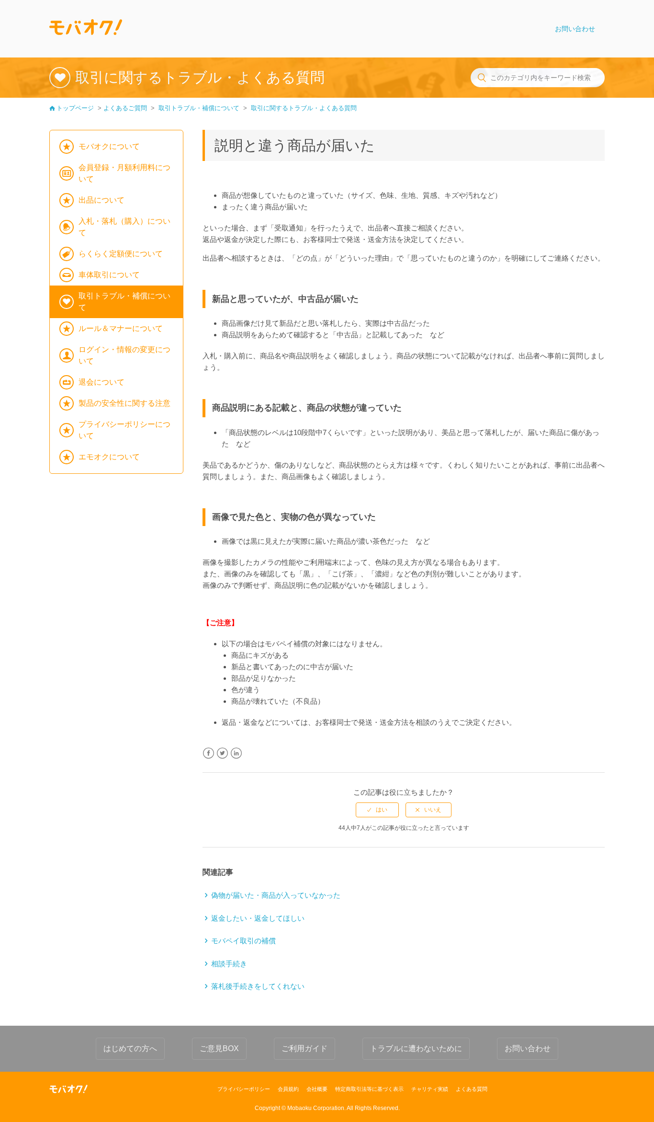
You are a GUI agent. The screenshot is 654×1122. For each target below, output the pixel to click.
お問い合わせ (575, 29)
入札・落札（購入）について (124, 227)
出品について (101, 200)
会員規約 (288, 1089)
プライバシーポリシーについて (124, 430)
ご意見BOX (219, 1048)
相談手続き (229, 964)
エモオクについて (109, 457)
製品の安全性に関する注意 (124, 403)
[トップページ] (85, 28)
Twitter (222, 753)
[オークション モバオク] (68, 1089)
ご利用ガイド (304, 1048)
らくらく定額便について (121, 254)
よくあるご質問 (125, 108)
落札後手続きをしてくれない (257, 986)
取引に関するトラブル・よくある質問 (304, 108)
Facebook (208, 753)
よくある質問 (471, 1089)
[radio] (377, 809)
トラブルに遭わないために (416, 1048)
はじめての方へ (130, 1048)
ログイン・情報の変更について (124, 355)
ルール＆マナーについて (121, 328)
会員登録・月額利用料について (124, 173)
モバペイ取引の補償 (243, 941)
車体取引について (109, 275)
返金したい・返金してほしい (257, 918)
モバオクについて (109, 146)
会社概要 (316, 1089)
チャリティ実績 (429, 1089)
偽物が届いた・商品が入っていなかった (275, 895)
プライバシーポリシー (243, 1089)
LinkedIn (236, 753)
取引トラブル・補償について (198, 108)
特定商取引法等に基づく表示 (369, 1089)
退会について (101, 382)
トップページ (75, 108)
